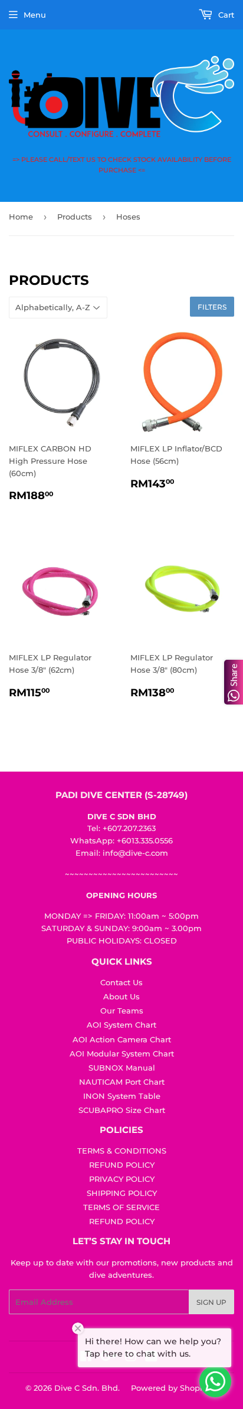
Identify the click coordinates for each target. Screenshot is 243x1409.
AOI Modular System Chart (122, 1053)
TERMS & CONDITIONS (121, 1150)
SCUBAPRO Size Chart (121, 1110)
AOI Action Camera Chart (122, 1039)
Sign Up (211, 1302)
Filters (212, 307)
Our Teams (121, 1010)
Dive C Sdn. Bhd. (87, 1388)
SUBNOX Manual (121, 1067)
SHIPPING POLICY (122, 1193)
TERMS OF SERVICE (121, 1207)
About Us (121, 996)
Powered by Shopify (170, 1388)
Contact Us (121, 982)
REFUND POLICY (122, 1164)
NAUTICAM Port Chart (122, 1081)
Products (74, 216)
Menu (35, 14)
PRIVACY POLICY (122, 1179)
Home (21, 216)
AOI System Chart (121, 1024)
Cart (225, 14)
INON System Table (121, 1096)
